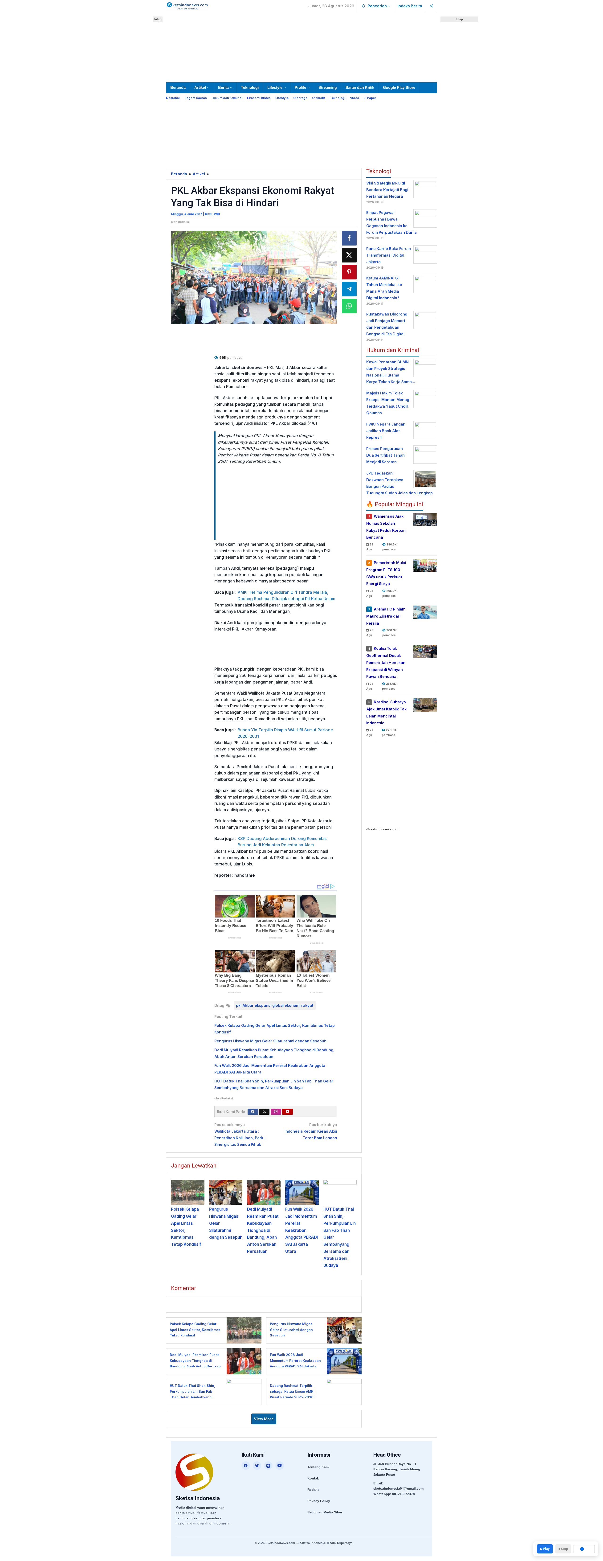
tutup (157, 19)
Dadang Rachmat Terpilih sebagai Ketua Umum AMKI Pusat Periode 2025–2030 (292, 1391)
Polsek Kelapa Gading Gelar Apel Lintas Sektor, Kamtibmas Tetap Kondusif (195, 1329)
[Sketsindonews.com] (187, 5)
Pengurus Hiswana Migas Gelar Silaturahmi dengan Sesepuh (270, 1041)
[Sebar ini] (349, 238)
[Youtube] (287, 1112)
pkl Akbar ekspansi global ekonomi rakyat (274, 1005)
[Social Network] (431, 6)
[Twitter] (264, 1112)
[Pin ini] (349, 272)
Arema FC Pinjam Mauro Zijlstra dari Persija (385, 616)
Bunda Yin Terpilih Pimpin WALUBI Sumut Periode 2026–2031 (285, 733)
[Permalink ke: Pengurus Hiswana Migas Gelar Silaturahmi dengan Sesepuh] (226, 1192)
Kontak (313, 1478)
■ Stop (563, 1549)
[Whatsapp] (349, 306)
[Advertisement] (301, 46)
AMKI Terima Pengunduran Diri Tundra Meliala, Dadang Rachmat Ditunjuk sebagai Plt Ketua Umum (286, 595)
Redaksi (313, 1489)
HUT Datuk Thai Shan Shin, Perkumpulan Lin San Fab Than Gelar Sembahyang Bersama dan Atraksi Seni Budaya (192, 1397)
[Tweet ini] (349, 255)
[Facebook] (253, 1112)
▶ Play (545, 1549)
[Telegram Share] (349, 289)
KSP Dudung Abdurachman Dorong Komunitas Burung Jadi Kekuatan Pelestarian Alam (282, 841)
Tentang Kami (318, 1467)
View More (264, 1419)
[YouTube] (279, 1465)
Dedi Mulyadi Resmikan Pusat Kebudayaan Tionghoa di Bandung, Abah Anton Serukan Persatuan (263, 1230)
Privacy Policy (318, 1501)
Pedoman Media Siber (324, 1512)
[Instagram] (276, 1112)
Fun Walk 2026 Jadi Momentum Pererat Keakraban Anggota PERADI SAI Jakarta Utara (301, 1230)
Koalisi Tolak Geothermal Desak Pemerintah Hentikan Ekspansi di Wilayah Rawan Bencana (385, 662)
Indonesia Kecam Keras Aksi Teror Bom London (311, 1131)
